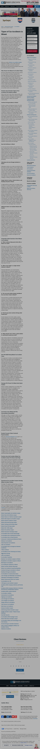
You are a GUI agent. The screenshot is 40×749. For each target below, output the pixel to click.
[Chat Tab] (20, 374)
